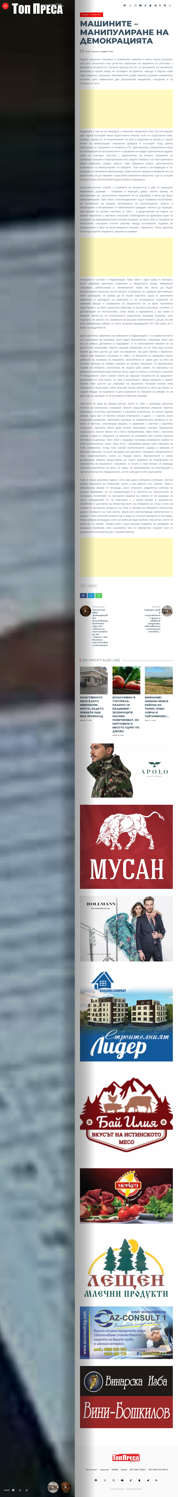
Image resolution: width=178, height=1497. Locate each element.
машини (92, 586)
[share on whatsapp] (27, 1490)
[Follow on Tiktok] (145, 5)
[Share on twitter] (91, 595)
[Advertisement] (126, 108)
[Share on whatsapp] (98, 595)
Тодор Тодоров (92, 52)
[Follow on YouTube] (140, 5)
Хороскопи (104, 1470)
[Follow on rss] (160, 5)
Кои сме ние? (91, 1470)
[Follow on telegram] (155, 5)
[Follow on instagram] (135, 5)
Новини (124, 1470)
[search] (165, 5)
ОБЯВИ (115, 1470)
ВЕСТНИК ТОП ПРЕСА (158, 1470)
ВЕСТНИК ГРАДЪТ (138, 1470)
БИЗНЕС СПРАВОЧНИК (91, 15)
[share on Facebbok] (13, 1490)
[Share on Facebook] (83, 595)
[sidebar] (170, 6)
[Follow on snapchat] (150, 5)
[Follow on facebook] (124, 5)
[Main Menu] (5, 6)
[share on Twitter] (20, 1490)
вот (83, 586)
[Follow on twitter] (130, 5)
